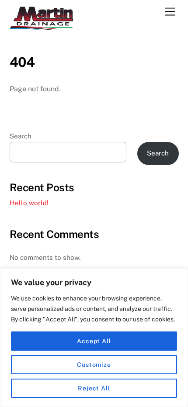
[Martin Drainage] (42, 26)
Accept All (94, 341)
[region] (94, 337)
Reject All (94, 388)
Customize (94, 364)
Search (20, 136)
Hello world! (29, 203)
